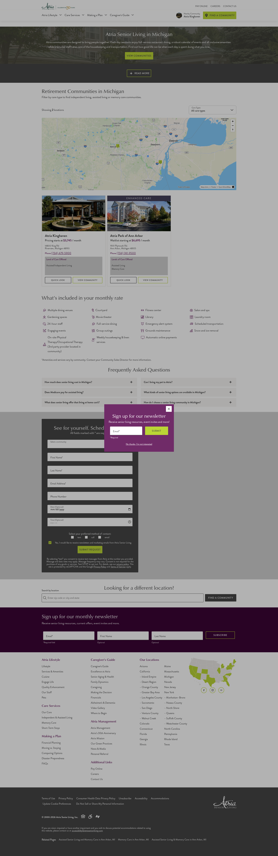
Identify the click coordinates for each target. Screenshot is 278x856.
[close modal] (169, 409)
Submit (156, 430)
